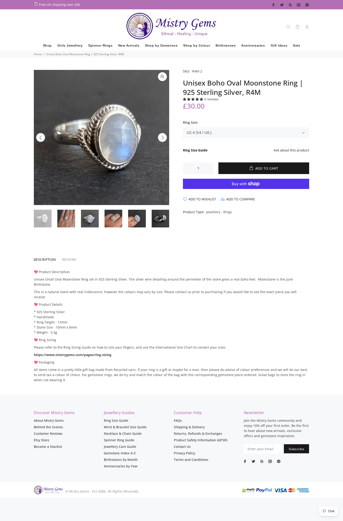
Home (38, 54)
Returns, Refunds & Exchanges (198, 433)
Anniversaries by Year (121, 466)
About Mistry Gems (49, 420)
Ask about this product (291, 150)
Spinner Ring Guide (119, 440)
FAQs (178, 420)
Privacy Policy (184, 453)
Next (162, 137)
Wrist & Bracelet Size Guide (125, 427)
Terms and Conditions (191, 459)
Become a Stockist (48, 446)
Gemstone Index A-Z (120, 453)
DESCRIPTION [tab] (45, 259)
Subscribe (296, 449)
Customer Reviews (48, 433)
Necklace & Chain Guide (123, 433)
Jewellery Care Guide (120, 446)
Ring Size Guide (116, 420)
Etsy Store (41, 440)
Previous (40, 137)
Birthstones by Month (121, 459)
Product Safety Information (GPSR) (200, 440)
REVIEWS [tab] (69, 259)
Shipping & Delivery (189, 427)
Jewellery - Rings (219, 212)
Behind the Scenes (48, 427)
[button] (193, 99)
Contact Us (182, 446)
